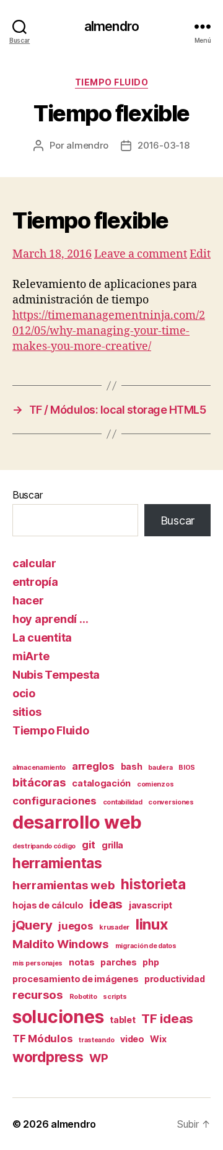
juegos (75, 926)
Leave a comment (140, 254)
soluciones (57, 1016)
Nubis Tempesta (56, 674)
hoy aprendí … (50, 618)
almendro (111, 26)
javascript (150, 905)
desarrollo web (77, 822)
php (150, 962)
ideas (106, 904)
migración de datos (146, 946)
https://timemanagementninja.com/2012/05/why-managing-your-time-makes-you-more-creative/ (108, 331)
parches (118, 962)
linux (152, 924)
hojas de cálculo (48, 905)
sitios (26, 711)
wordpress (48, 1056)
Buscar (27, 495)
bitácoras (39, 782)
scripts (114, 997)
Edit (200, 254)
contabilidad (122, 802)
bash (131, 766)
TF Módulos (42, 1038)
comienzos (155, 784)
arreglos (93, 766)
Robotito (83, 997)
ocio (23, 693)
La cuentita (42, 637)
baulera (160, 768)
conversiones (171, 802)
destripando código (44, 846)
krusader (114, 927)
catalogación (101, 783)
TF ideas (167, 1018)
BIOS (186, 768)
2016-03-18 (163, 145)
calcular (34, 563)
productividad (174, 979)
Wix (158, 1039)
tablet (122, 1019)
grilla (112, 845)
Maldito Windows (60, 944)
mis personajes (37, 963)
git (88, 845)
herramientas (57, 863)
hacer (28, 600)
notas (82, 962)
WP (98, 1058)
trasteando (96, 1040)
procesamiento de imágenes (75, 979)
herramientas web (63, 885)
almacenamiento (39, 768)
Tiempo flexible (90, 220)
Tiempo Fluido (112, 82)
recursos (37, 995)
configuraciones (54, 801)
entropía (35, 581)
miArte (30, 656)
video (132, 1039)
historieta (153, 884)
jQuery (32, 925)
